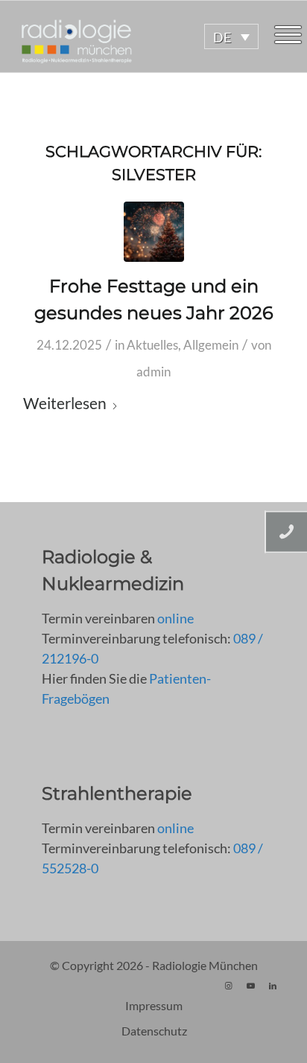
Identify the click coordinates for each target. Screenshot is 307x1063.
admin (153, 371)
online (175, 618)
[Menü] (288, 36)
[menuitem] (288, 36)
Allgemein (210, 345)
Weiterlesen (65, 403)
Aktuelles (152, 345)
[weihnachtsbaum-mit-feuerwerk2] (154, 232)
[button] (231, 36)
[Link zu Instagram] (228, 985)
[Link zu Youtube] (250, 985)
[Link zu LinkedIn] (273, 985)
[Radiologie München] (124, 36)
